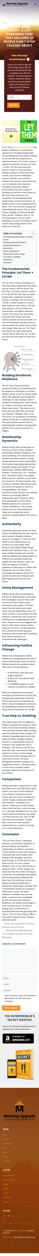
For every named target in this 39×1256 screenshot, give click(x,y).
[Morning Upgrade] (15, 4)
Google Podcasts (8, 1180)
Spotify (5, 1184)
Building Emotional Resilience (15, 242)
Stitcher (5, 1189)
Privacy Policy (7, 1237)
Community (7, 1161)
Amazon (5, 1193)
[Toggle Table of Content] (32, 234)
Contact (5, 1157)
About (5, 1148)
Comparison (8, 260)
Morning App (7, 1143)
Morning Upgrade (21, 1231)
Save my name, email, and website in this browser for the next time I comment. (20, 998)
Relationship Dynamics (12, 245)
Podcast (5, 1139)
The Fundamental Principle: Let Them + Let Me (18, 238)
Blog (4, 1152)
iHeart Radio (7, 1197)
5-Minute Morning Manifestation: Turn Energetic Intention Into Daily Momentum (17, 933)
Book (5, 1135)
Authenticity (8, 248)
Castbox (5, 1202)
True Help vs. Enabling (11, 257)
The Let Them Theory (23, 147)
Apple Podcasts (8, 1175)
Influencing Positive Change (14, 254)
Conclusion (7, 263)
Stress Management (11, 251)
